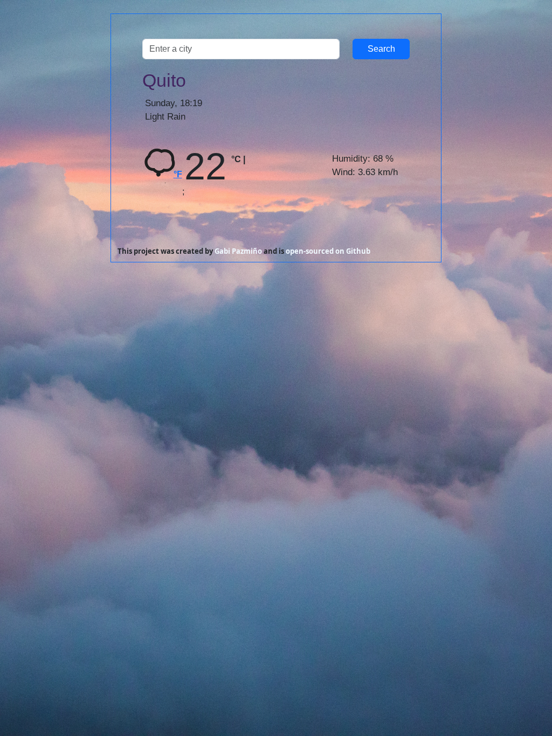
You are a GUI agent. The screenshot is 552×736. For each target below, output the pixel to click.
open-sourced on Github (328, 251)
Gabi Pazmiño (238, 251)
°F (178, 174)
